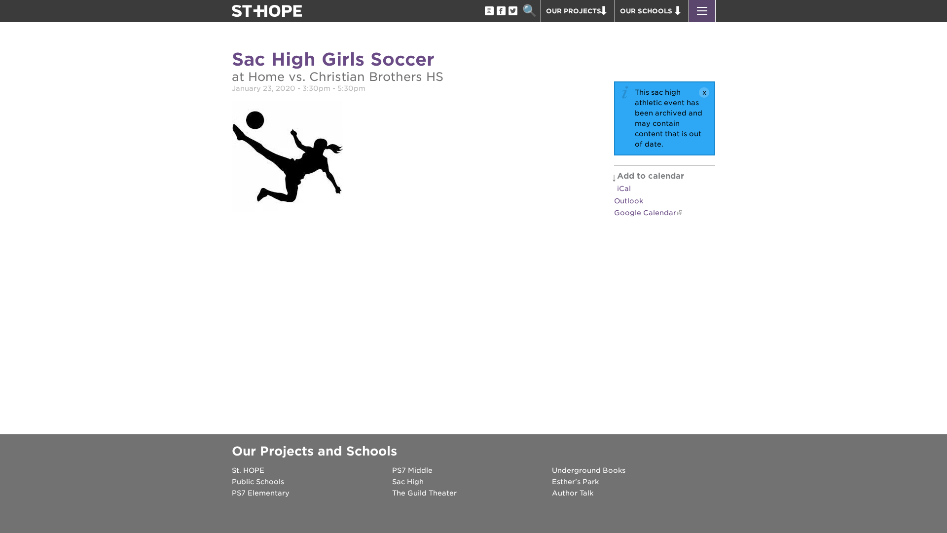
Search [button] (529, 11)
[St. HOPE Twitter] (512, 11)
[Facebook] (501, 11)
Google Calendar (645, 213)
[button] (702, 11)
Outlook (628, 201)
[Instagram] (489, 11)
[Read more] (287, 158)
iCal (624, 188)
